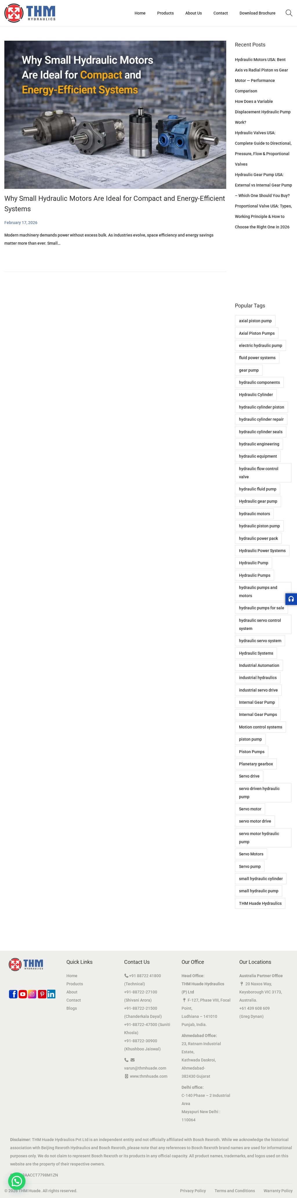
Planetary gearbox (256, 764)
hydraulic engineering (259, 444)
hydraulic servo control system (260, 624)
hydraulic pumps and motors (258, 591)
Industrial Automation (259, 665)
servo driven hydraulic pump (259, 792)
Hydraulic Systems (256, 653)
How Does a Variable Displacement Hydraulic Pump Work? (263, 112)
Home (71, 975)
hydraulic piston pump (259, 526)
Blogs (71, 1008)
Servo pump (250, 866)
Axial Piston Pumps (257, 333)
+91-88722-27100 (140, 992)
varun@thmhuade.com (145, 1068)
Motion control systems (260, 727)
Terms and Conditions (235, 1190)
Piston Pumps (252, 751)
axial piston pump (255, 320)
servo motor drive (255, 821)
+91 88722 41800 (145, 975)
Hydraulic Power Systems (262, 550)
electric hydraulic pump (260, 345)
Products (74, 984)
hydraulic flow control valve (258, 472)
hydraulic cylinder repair (261, 419)
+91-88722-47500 (140, 1024)
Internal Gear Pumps (258, 714)
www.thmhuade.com (148, 1076)
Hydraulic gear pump (258, 501)
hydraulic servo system (260, 640)
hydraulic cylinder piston (261, 407)
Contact (73, 1000)
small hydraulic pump (258, 891)
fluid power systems (257, 357)
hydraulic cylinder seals (260, 431)
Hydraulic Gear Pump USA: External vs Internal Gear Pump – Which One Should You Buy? (263, 185)
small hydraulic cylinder (261, 878)
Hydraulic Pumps (254, 575)
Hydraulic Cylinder (256, 394)
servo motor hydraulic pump (259, 837)
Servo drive (249, 776)
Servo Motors (251, 854)
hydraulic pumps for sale (261, 608)
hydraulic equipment (258, 456)
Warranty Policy (278, 1190)
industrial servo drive (258, 690)
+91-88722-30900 (140, 1040)
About (71, 992)
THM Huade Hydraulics (260, 903)
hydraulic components (259, 382)
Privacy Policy (193, 1190)
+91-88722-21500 (140, 1008)
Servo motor (250, 809)
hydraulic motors (254, 513)
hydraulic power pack (258, 538)
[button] (17, 1181)
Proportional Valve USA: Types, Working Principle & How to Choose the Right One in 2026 (263, 216)
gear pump (249, 370)
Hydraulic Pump (253, 563)
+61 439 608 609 (254, 1008)
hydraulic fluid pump (257, 489)
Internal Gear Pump (257, 702)
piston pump (250, 739)
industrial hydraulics (258, 677)
